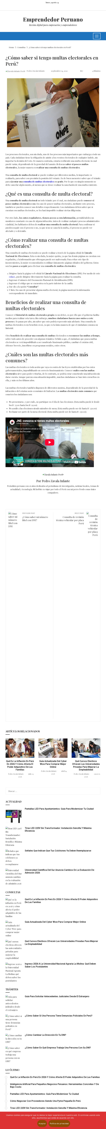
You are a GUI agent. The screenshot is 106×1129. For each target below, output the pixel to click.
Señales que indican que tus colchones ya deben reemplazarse (58, 850)
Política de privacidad (59, 1123)
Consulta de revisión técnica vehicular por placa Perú (70, 518)
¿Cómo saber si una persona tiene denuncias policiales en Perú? (58, 1015)
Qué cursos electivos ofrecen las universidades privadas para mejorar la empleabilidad (86, 765)
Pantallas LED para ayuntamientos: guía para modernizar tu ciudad (59, 808)
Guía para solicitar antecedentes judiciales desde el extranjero (57, 996)
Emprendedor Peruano (53, 19)
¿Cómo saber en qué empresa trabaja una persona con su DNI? (58, 1047)
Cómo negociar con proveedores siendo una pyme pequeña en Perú (45, 1101)
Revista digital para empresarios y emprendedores (53, 25)
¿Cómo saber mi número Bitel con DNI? (35, 517)
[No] (102, 1120)
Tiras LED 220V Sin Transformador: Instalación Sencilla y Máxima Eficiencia (48, 1108)
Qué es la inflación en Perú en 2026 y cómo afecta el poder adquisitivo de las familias (20, 765)
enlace (12, 276)
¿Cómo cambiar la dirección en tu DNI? (45, 1035)
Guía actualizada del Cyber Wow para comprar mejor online (53, 764)
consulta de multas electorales (38, 181)
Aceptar (42, 1123)
